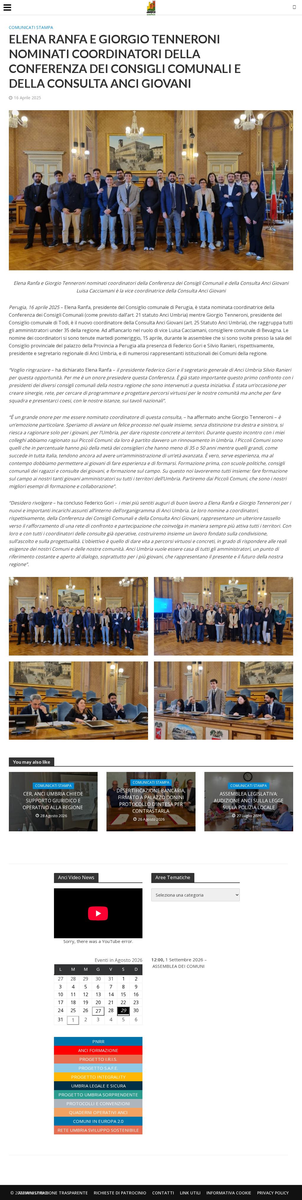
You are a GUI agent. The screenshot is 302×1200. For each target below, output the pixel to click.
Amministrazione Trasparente (53, 1193)
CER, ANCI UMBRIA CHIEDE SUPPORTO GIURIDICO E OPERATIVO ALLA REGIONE (53, 801)
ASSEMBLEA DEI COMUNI (178, 966)
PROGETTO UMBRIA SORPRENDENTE (98, 1094)
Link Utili (190, 1193)
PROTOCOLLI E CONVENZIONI (98, 1103)
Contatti (163, 1193)
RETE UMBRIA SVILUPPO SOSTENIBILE (98, 1130)
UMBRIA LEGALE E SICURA (98, 1086)
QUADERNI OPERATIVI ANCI (98, 1112)
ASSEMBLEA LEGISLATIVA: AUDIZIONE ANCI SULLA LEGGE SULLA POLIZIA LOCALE (248, 801)
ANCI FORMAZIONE (98, 1050)
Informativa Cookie (228, 1193)
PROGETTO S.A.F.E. (98, 1068)
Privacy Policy (273, 1193)
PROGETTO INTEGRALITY (98, 1077)
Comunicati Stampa (31, 27)
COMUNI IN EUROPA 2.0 (98, 1121)
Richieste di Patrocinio (120, 1193)
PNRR (98, 1041)
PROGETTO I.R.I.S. (98, 1059)
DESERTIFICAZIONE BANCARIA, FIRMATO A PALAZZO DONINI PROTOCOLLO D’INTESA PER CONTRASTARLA (151, 800)
